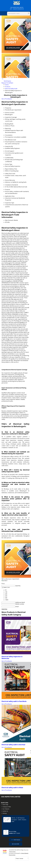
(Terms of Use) (12, 851)
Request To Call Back (7, 83)
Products (7, 86)
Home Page (5, 804)
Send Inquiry (7, 81)
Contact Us (5, 811)
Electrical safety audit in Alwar (12, 787)
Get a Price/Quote (7, 99)
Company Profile (7, 806)
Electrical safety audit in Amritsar (13, 745)
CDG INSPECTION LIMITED (17, 8)
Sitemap (5, 813)
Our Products (6, 809)
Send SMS (16, 844)
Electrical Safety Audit (11, 88)
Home (7, 85)
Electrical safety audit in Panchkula (14, 701)
